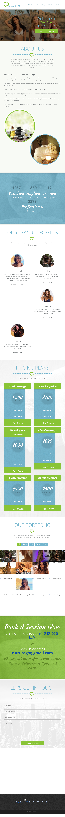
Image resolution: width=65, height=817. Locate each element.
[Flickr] (30, 802)
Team (37, 5)
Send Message (33, 743)
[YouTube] (43, 802)
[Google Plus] (26, 800)
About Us (30, 5)
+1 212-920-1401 (47, 31)
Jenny (38, 544)
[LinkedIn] (34, 802)
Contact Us (58, 5)
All (19, 544)
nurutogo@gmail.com (32, 652)
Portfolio (49, 5)
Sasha (45, 544)
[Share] (47, 802)
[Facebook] (17, 802)
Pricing (43, 5)
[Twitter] (21, 802)
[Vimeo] (39, 802)
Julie (31, 544)
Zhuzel (25, 544)
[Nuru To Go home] (12, 4)
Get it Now (18, 423)
